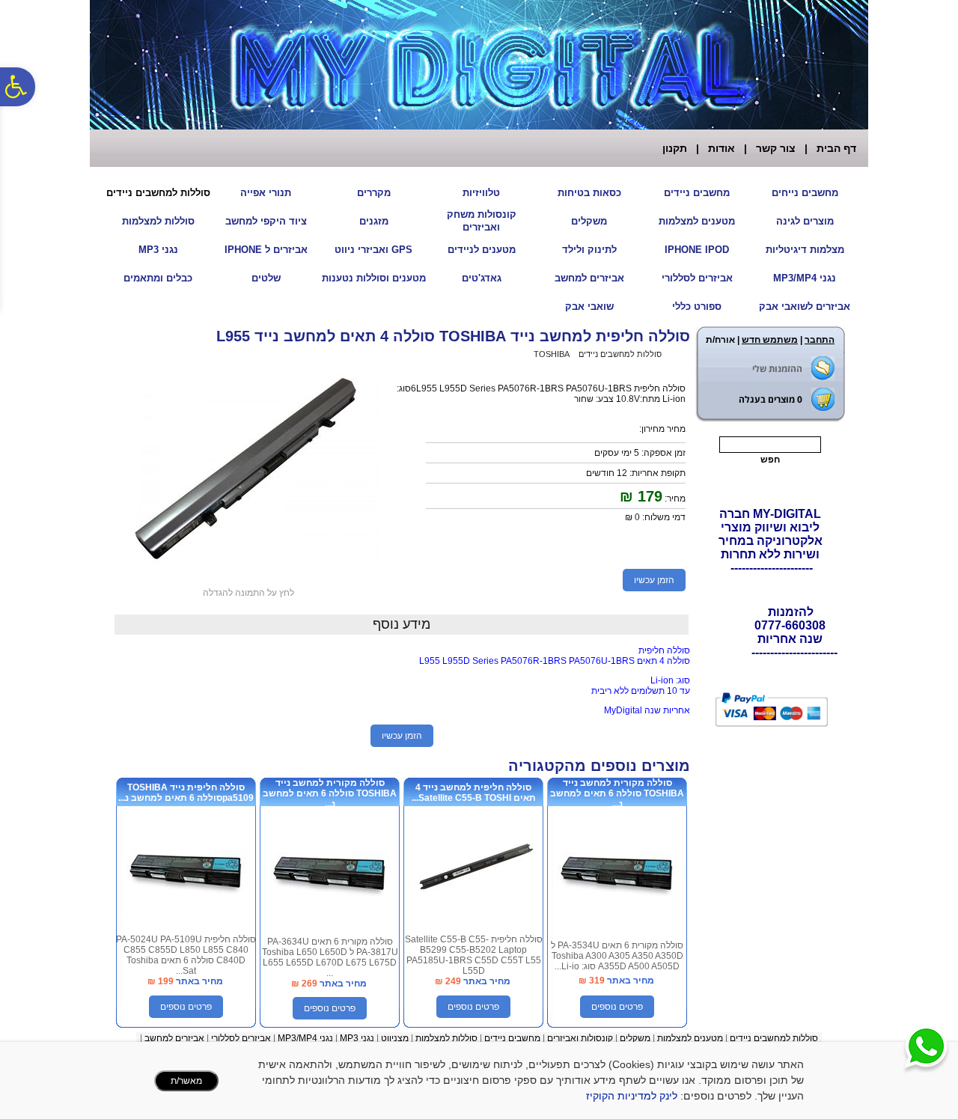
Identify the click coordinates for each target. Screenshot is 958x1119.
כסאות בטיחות (589, 192)
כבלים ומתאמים (157, 278)
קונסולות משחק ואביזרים (481, 221)
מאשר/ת (186, 1081)
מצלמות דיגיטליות (805, 249)
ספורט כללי (696, 306)
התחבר (820, 340)
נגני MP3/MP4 (804, 278)
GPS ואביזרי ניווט (373, 249)
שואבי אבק (589, 306)
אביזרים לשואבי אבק (804, 306)
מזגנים (373, 221)
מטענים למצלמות (697, 221)
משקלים (589, 221)
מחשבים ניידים (697, 192)
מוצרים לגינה (805, 221)
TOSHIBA (552, 354)
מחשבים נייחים (805, 192)
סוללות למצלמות (158, 221)
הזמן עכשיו (654, 580)
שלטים (266, 278)
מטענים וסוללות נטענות (374, 278)
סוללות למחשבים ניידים (158, 192)
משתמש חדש (770, 340)
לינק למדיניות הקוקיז (631, 1096)
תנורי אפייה (265, 192)
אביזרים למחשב (589, 278)
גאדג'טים (481, 278)
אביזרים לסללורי (697, 278)
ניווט (389, 1038)
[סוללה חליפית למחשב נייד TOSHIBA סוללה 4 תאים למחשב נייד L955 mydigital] (248, 568)
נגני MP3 (158, 249)
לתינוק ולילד (589, 249)
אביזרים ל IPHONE (266, 249)
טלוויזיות (481, 192)
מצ (403, 1038)
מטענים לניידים (482, 249)
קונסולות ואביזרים (580, 1038)
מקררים (374, 192)
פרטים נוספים (617, 1006)
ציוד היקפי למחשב (266, 221)
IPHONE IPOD (697, 249)
